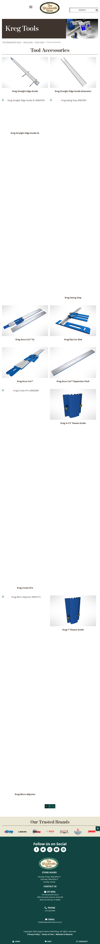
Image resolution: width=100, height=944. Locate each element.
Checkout (83, 941)
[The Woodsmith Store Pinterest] (63, 850)
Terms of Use (48, 934)
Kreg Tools (39, 42)
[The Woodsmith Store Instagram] (49, 850)
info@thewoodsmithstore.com (50, 922)
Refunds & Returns (64, 934)
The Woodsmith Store (11, 42)
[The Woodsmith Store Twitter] (43, 850)
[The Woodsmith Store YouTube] (57, 850)
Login (17, 941)
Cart (49, 941)
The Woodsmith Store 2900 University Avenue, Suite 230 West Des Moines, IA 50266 (50, 897)
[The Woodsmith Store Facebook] (36, 850)
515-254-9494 (50, 910)
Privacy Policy (33, 934)
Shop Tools (28, 42)
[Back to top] (98, 828)
